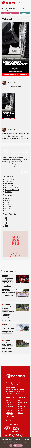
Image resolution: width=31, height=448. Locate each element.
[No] (29, 442)
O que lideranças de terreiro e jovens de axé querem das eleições (8, 295)
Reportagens (9, 200)
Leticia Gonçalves (8, 351)
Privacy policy (18, 445)
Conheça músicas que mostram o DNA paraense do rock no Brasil (7, 280)
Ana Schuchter (7, 300)
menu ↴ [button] (4, 6)
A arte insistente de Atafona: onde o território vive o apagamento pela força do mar (8, 345)
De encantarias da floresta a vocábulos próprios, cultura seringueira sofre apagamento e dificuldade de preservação (8, 312)
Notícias (21, 400)
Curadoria (8, 206)
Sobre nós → (23, 3)
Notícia (7, 198)
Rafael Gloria (14, 83)
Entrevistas (8, 204)
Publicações (9, 181)
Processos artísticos (10, 13)
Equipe (8, 404)
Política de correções (11, 187)
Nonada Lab (9, 183)
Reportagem (6, 290)
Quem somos (9, 179)
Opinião (7, 210)
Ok (11, 445)
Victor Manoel (7, 320)
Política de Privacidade (12, 190)
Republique (8, 192)
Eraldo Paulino (7, 286)
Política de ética (10, 185)
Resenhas (8, 208)
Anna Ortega (7, 336)
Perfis (7, 202)
